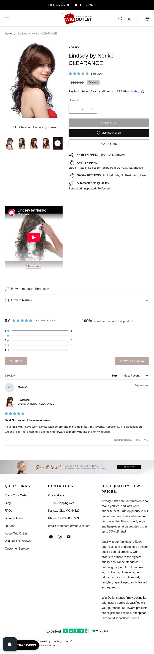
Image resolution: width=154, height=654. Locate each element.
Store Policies (14, 518)
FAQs (8, 510)
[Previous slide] (10, 143)
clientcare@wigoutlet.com (73, 525)
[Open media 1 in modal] (55, 48)
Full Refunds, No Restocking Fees (111, 175)
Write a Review (134, 362)
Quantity (74, 100)
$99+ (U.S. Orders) (101, 154)
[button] (6, 18)
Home (8, 33)
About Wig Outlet (16, 533)
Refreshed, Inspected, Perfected (89, 186)
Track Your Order (16, 495)
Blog (8, 503)
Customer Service (17, 548)
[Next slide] (58, 143)
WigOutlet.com (115, 501)
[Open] (10, 644)
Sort (114, 375)
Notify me (109, 143)
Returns (10, 525)
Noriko (74, 47)
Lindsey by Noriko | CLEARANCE (36, 403)
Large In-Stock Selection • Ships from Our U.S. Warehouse (106, 165)
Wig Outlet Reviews (18, 541)
